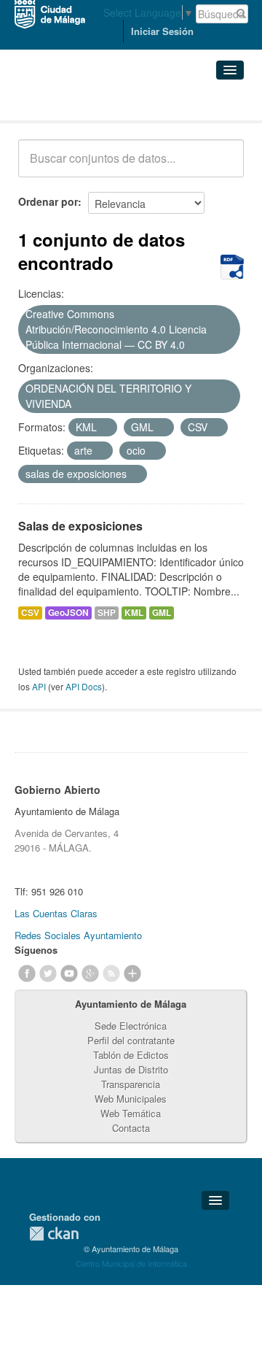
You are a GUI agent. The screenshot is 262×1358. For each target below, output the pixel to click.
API (39, 686)
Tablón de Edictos (131, 1055)
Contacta (131, 1128)
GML (161, 612)
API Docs (84, 686)
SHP (107, 612)
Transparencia (130, 1084)
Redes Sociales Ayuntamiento (78, 935)
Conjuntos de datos (82, 102)
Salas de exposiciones (80, 525)
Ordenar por (48, 201)
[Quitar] (193, 345)
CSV (30, 612)
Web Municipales (131, 1099)
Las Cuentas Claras (56, 913)
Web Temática (130, 1113)
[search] (223, 166)
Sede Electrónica (131, 1026)
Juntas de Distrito (131, 1069)
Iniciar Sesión (162, 31)
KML (133, 612)
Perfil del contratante (131, 1040)
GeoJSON (68, 612)
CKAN (54, 1233)
